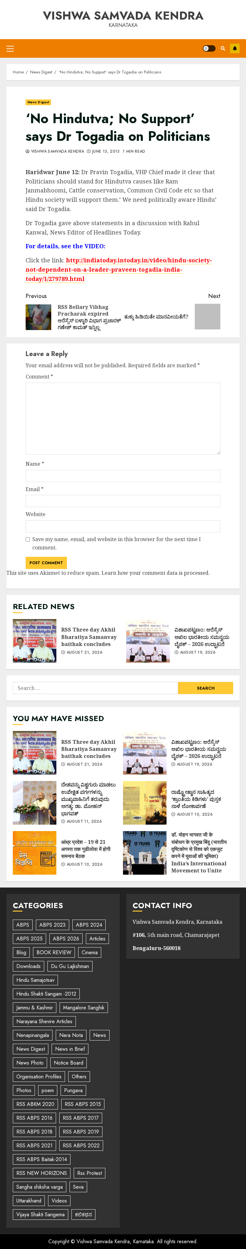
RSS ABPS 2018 (34, 1131)
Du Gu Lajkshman (70, 966)
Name (35, 463)
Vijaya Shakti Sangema (40, 1214)
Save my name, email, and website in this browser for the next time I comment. (116, 543)
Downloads (28, 966)
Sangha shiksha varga (39, 1187)
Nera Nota (71, 1035)
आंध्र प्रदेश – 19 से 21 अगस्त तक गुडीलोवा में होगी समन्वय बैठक (34, 853)
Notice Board (68, 1062)
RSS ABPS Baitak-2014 (41, 1159)
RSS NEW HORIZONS (41, 1173)
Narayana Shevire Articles (44, 1021)
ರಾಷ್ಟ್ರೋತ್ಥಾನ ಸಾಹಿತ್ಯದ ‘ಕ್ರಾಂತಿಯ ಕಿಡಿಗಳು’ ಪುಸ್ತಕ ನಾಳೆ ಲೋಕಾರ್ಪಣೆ (145, 803)
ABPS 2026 (66, 938)
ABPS (22, 925)
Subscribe (235, 48)
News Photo (30, 1062)
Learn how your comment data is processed (155, 572)
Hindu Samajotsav (35, 980)
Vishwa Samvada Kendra (123, 15)
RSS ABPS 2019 (81, 1131)
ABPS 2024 (89, 925)
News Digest (38, 102)
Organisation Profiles (39, 1076)
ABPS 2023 (52, 925)
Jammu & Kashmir (34, 1007)
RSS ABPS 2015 (83, 1104)
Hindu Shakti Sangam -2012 (46, 994)
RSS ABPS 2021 (34, 1145)
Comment (39, 376)
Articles (97, 938)
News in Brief (70, 1049)
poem (48, 1090)
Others (79, 1076)
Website (35, 514)
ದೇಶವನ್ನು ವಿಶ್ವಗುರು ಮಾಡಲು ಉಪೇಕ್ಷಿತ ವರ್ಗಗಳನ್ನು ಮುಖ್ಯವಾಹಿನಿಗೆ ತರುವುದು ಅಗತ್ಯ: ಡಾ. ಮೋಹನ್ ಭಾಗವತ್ (34, 803)
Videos (59, 1200)
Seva (78, 1187)
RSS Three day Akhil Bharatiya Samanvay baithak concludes (34, 641)
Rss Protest (89, 1173)
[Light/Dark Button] (209, 48)
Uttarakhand (28, 1200)
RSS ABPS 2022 (81, 1145)
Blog (21, 952)
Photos (23, 1090)
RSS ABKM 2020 (35, 1104)
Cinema (90, 952)
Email (35, 489)
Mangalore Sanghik (83, 1007)
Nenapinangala (32, 1035)
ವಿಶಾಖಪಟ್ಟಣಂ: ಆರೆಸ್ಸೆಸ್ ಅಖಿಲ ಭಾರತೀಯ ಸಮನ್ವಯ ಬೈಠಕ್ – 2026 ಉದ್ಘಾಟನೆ (148, 641)
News (99, 1035)
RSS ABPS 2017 (81, 1118)
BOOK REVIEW (54, 952)
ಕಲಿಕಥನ (83, 1214)
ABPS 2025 (29, 938)
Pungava (73, 1090)
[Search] (223, 48)
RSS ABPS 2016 (34, 1118)
